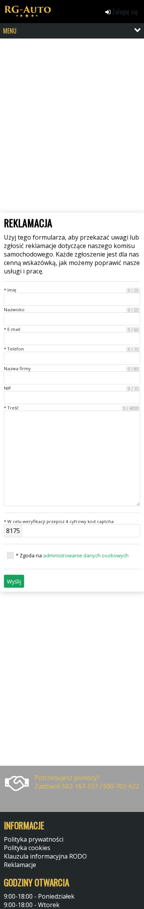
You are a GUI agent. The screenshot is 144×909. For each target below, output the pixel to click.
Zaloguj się (124, 11)
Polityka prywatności (33, 839)
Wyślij (14, 581)
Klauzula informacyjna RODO (45, 856)
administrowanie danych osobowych (86, 555)
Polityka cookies (27, 848)
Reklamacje (20, 864)
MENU (10, 30)
